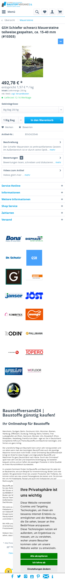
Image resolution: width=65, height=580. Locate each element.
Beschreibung (10, 142)
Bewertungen (10, 157)
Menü (11, 12)
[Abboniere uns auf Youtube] (32, 576)
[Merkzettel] (44, 12)
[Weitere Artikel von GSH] (60, 41)
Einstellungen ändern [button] (39, 569)
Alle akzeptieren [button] (39, 556)
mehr (52, 149)
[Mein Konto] (52, 12)
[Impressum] (52, 576)
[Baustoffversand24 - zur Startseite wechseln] (17, 4)
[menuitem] (8, 12)
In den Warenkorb (42, 120)
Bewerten (27, 127)
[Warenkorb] (60, 12)
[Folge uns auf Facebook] (12, 576)
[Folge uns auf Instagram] (26, 576)
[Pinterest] (38, 576)
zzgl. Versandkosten (20, 93)
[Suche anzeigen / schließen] (37, 12)
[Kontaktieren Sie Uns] (46, 576)
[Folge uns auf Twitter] (19, 576)
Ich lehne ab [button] (38, 562)
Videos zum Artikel (13, 170)
